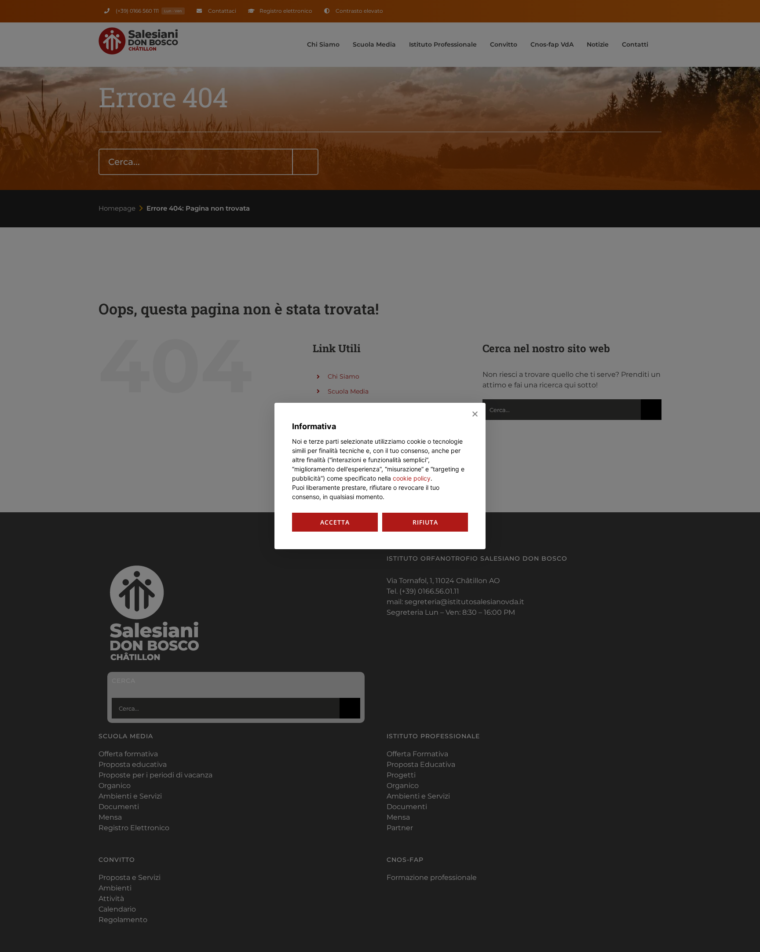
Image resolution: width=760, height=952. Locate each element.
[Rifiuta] (474, 413)
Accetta (335, 522)
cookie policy (412, 478)
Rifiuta (425, 522)
